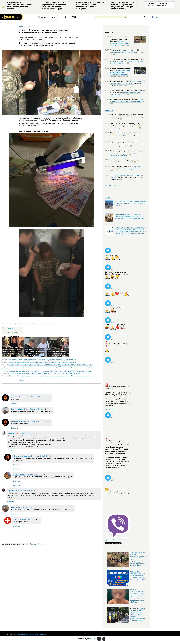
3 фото (18, 333)
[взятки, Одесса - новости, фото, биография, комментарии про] (4, 328)
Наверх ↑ (22, 380)
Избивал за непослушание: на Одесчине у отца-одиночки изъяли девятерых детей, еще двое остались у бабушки (137, 596)
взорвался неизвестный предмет (127, 134)
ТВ (64, 17)
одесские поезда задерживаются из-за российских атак (126, 168)
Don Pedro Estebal (18, 409)
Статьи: (108, 197)
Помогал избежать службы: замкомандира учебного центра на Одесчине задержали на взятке (45, 374)
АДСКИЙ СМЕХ (13, 491)
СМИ (73, 17)
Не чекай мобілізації (117, 160)
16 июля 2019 (22, 26)
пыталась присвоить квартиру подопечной (127, 118)
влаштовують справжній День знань (123, 52)
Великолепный (20, 474)
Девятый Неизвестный (20, 397)
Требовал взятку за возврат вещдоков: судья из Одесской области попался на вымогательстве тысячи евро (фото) (50, 364)
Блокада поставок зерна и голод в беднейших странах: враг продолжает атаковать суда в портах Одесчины (123, 6)
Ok (99, 639)
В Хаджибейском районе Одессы (123, 133)
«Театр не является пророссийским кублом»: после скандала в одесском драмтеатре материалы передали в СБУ (129, 216)
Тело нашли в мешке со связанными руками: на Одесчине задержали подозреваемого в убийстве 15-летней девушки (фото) (138, 559)
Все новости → (110, 185)
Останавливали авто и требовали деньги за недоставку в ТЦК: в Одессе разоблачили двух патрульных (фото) (50, 371)
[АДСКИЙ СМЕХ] (3, 491)
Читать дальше (110, 409)
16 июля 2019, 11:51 (41, 456)
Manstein (11, 433)
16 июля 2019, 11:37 (27, 433)
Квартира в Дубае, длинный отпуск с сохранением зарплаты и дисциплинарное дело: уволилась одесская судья (54, 6)
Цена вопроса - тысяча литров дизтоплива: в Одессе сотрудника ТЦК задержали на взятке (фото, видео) (35, 352)
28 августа (109, 110)
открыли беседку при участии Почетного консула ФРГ (127, 82)
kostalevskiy (16, 507)
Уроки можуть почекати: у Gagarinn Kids (124, 50)
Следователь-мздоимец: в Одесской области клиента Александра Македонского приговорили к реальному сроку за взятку (49, 368)
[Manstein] (4, 435)
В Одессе (113, 175)
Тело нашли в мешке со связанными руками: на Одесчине (118, 39)
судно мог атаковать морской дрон (125, 154)
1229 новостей (12, 333)
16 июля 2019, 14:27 (28, 491)
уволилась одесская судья (119, 146)
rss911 (16, 519)
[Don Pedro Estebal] (5, 413)
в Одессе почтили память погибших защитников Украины (120, 72)
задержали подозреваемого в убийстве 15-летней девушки (121, 43)
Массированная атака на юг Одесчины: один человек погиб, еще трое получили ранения (19, 6)
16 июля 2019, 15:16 (29, 507)
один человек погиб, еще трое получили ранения (126, 100)
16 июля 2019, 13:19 (34, 474)
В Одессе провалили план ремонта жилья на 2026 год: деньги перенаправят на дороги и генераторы (90, 6)
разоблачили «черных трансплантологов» (125, 93)
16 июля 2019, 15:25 (27, 519)
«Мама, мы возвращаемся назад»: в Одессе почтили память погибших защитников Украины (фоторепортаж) (138, 614)
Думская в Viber (110, 540)
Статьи (42, 17)
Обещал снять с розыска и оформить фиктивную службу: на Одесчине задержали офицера (58, 353)
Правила (33, 544)
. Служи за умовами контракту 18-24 (124, 161)
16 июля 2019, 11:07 (36, 409)
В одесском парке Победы (119, 81)
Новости (54, 17)
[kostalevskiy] (5, 511)
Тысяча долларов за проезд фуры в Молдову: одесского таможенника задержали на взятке (42, 362)
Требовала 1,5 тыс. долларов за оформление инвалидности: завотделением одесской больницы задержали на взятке (52, 376)
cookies (93, 639)
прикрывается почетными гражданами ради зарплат (126, 127)
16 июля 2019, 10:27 (38, 397)
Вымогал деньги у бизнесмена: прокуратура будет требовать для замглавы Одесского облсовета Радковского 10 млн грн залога (13, 351)
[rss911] (7, 523)
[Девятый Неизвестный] (5, 401)
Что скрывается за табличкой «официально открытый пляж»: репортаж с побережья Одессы (131, 203)
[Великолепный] (7, 478)
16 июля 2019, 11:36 (38, 421)
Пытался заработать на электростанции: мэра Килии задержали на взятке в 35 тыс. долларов (42, 360)
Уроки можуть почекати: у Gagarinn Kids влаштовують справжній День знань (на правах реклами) (138, 575)
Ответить (14, 404)
